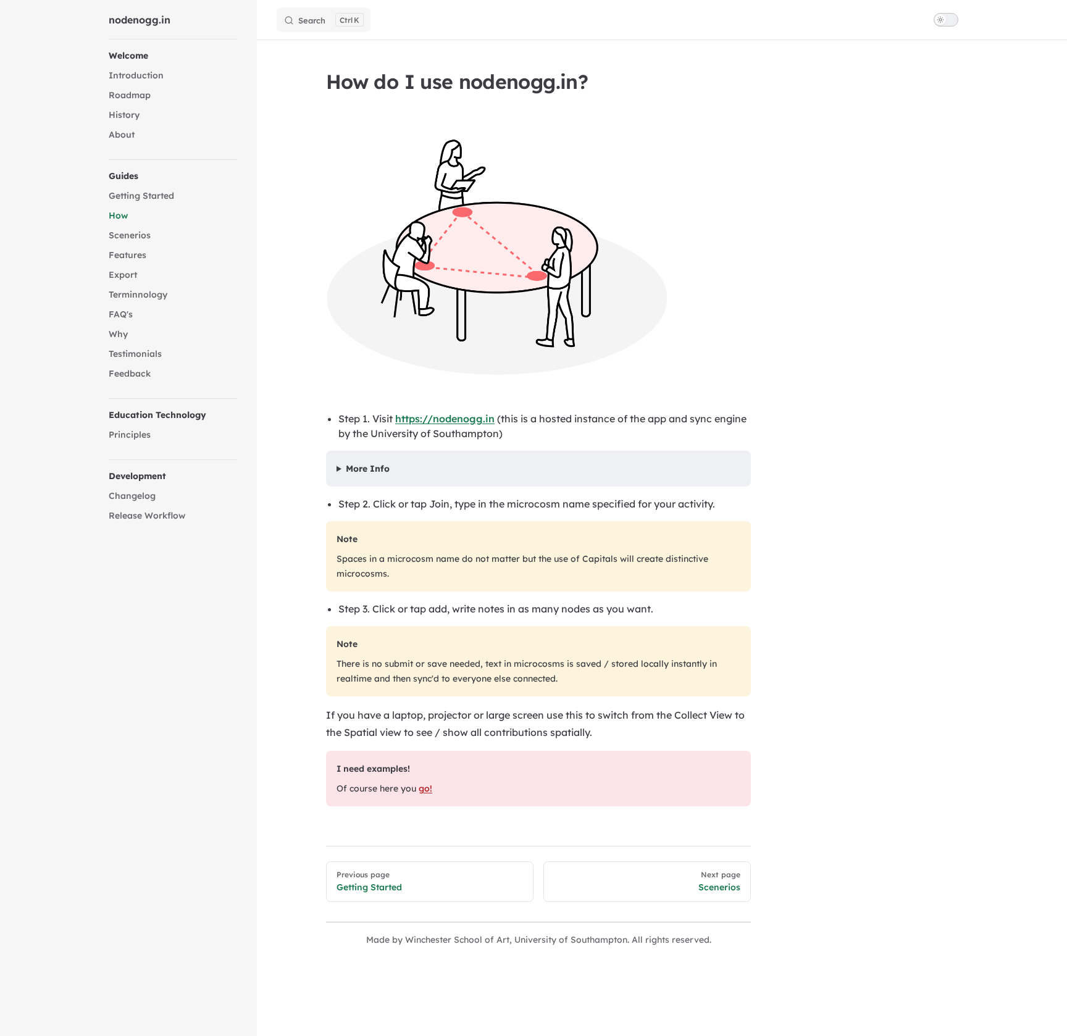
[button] (173, 55)
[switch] (946, 20)
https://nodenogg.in (445, 418)
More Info (368, 468)
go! (425, 788)
